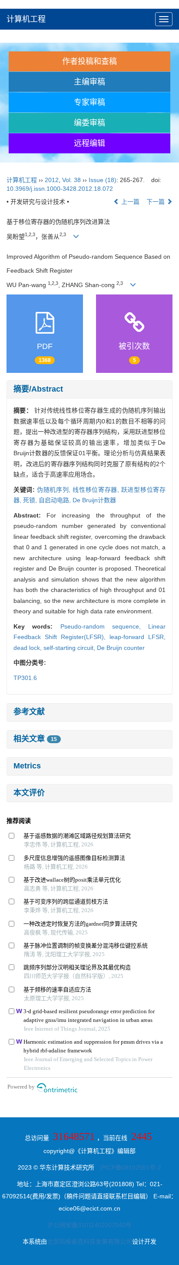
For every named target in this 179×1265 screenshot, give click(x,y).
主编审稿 (89, 82)
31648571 (74, 1136)
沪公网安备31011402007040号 (89, 1224)
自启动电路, (56, 500)
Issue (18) (102, 179)
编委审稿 (89, 122)
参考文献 (29, 711)
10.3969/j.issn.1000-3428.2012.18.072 (60, 188)
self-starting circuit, (70, 647)
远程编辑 (89, 143)
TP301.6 (25, 677)
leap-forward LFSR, (137, 636)
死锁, (31, 500)
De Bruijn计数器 (94, 500)
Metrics (27, 765)
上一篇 (129, 201)
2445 (141, 1136)
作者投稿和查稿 (89, 61)
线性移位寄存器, (97, 489)
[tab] (89, 389)
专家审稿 (89, 102)
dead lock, (28, 647)
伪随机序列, (55, 489)
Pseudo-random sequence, (104, 626)
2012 (52, 179)
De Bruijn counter (121, 647)
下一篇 (156, 201)
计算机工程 (26, 19)
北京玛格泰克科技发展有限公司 (89, 1241)
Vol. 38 (71, 179)
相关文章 (35, 738)
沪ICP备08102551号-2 (130, 1167)
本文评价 (29, 792)
